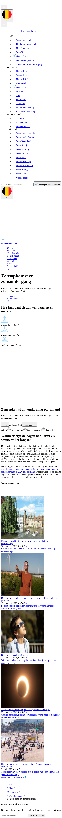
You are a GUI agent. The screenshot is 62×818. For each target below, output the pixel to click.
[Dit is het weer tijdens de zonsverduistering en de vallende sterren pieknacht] (22, 595)
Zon (25, 546)
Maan (9, 301)
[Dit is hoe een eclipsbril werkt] (22, 652)
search (4, 184)
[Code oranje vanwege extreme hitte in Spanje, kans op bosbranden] (22, 761)
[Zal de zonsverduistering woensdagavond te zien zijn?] (22, 707)
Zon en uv (11, 296)
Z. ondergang (13, 298)
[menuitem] (34, 50)
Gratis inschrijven (36, 815)
